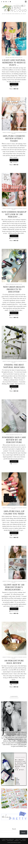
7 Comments (14, 162)
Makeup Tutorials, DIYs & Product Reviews (12, 132)
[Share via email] (14, 89)
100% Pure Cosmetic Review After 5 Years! (14, 138)
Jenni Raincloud (9, 839)
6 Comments (14, 535)
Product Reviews (10, 284)
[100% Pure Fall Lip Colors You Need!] (14, 489)
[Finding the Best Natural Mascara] (14, 342)
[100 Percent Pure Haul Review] (14, 638)
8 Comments (14, 86)
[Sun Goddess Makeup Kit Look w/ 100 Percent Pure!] (14, 189)
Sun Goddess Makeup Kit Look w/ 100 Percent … (14, 214)
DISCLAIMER (10, 840)
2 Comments (14, 463)
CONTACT (17, 840)
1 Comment (14, 388)
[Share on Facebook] (16, 89)
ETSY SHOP (23, 840)
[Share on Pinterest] (17, 89)
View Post (14, 84)
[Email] (10, 1)
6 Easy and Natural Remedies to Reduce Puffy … (14, 62)
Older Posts (14, 696)
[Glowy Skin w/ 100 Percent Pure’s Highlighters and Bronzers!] (14, 562)
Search (14, 829)
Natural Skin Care (10, 57)
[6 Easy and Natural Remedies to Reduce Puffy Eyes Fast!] (14, 38)
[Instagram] (1, 1)
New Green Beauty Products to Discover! (14, 289)
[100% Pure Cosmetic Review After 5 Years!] (14, 113)
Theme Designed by (14, 842)
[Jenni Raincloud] (14, 8)
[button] (26, 1)
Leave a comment (14, 238)
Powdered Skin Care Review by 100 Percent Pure (14, 439)
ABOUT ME (18, 839)
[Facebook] (6, 1)
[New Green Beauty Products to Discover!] (14, 265)
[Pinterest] (3, 1)
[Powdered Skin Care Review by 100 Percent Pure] (14, 416)
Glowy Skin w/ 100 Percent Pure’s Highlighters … (14, 587)
